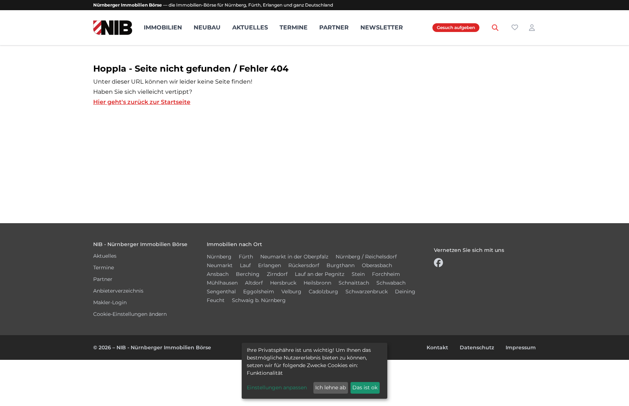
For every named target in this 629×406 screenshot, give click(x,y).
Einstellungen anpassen (277, 387)
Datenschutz (477, 347)
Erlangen (269, 265)
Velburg (291, 291)
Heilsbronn (317, 283)
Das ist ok (364, 387)
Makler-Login (110, 302)
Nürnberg (219, 256)
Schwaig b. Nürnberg (259, 300)
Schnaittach (354, 283)
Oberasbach (377, 265)
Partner (334, 27)
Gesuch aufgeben (456, 27)
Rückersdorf (303, 265)
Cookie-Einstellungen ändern (130, 314)
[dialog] (314, 371)
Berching (248, 274)
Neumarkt (220, 265)
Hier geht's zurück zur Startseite (141, 102)
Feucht (216, 300)
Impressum (521, 347)
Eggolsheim (258, 291)
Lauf (245, 265)
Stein (358, 274)
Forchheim (386, 274)
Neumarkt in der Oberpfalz (294, 256)
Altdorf (254, 283)
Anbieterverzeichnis (118, 291)
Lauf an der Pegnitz (319, 274)
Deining (405, 291)
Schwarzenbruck (366, 291)
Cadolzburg (323, 291)
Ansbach (218, 274)
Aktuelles (250, 27)
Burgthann (341, 265)
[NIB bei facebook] (438, 264)
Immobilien (163, 27)
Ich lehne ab (330, 387)
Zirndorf (277, 274)
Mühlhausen (222, 283)
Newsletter (381, 27)
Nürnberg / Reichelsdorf (366, 256)
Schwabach (391, 283)
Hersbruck (283, 283)
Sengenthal (221, 291)
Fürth (246, 256)
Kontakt (437, 347)
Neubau (207, 27)
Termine (294, 27)
